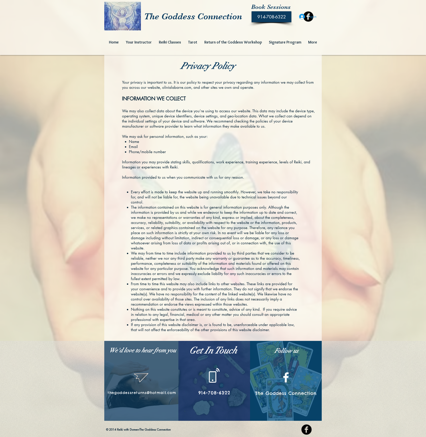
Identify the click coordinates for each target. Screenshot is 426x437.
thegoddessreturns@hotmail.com (142, 392)
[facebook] (306, 429)
